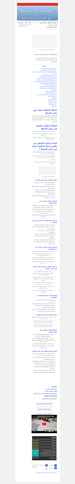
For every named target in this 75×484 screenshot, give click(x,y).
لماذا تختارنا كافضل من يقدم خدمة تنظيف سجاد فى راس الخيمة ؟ (44, 146)
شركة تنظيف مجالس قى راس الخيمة (48, 86)
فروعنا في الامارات (51, 96)
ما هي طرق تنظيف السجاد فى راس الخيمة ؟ (46, 78)
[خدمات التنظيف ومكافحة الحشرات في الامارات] (55, 8)
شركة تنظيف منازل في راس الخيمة (44, 414)
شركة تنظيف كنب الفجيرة (44, 409)
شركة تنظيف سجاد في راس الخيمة (48, 68)
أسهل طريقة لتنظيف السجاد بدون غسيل (46, 95)
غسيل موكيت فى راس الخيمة (49, 85)
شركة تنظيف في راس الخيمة (49, 399)
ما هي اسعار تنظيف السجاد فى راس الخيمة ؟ (46, 80)
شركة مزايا (51, 465)
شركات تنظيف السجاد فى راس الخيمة (48, 77)
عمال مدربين (52, 103)
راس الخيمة (51, 468)
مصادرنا (53, 90)
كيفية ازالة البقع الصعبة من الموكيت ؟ (47, 83)
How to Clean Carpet (50, 93)
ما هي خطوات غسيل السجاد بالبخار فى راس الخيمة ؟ (45, 81)
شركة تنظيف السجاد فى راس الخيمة (48, 70)
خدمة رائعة (52, 101)
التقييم (54, 98)
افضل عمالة (52, 104)
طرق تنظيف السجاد (51, 91)
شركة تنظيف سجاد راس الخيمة (49, 75)
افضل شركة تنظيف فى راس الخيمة (48, 88)
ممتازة (54, 106)
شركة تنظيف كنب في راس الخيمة (44, 404)
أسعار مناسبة (52, 99)
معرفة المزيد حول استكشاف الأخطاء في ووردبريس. (46, 472)
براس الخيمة (49, 116)
